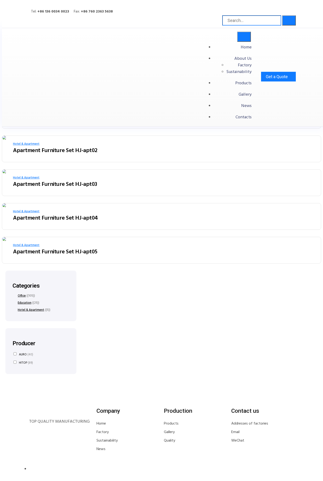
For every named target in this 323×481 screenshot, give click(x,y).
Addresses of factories (249, 424)
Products (243, 83)
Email (235, 432)
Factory (245, 65)
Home (246, 47)
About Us (243, 58)
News (246, 105)
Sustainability (239, 71)
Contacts (244, 117)
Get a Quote (277, 76)
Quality (169, 441)
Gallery (245, 94)
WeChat (237, 441)
